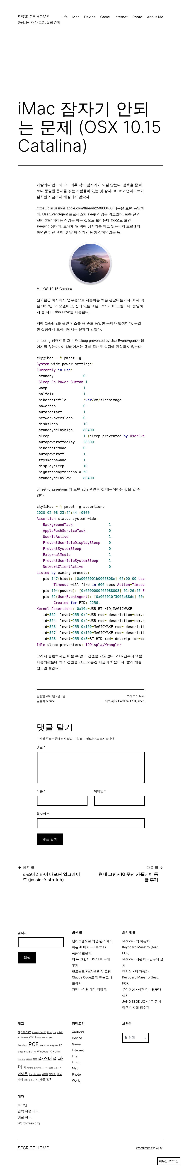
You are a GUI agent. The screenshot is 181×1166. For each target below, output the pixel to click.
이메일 (100, 791)
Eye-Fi (42, 1032)
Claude (35, 1032)
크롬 (26, 1080)
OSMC (50, 1038)
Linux (76, 1062)
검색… (22, 933)
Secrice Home (33, 16)
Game (105, 17)
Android (78, 1032)
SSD (26, 1052)
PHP (41, 1045)
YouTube (21, 1059)
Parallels (23, 1045)
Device (90, 17)
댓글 (41, 747)
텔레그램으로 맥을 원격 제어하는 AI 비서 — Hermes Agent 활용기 (92, 947)
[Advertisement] (90, 67)
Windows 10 (44, 1051)
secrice (50, 701)
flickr (49, 1032)
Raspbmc (54, 1045)
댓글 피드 (24, 1117)
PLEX (46, 1045)
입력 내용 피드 (28, 1111)
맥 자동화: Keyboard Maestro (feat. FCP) (140, 947)
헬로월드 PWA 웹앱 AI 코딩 (91, 971)
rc (60, 1045)
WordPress (144, 1148)
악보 (31, 1074)
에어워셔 (37, 1074)
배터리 (30, 1068)
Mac (75, 17)
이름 (41, 791)
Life (65, 17)
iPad (39, 1038)
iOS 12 (32, 1037)
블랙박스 (38, 1068)
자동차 (45, 1074)
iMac (26, 1038)
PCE (33, 1044)
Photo (137, 17)
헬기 (49, 1079)
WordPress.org (29, 1123)
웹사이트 (43, 813)
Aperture (26, 1032)
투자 (37, 1080)
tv (35, 1052)
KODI (44, 1038)
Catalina (123, 701)
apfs (114, 701)
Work (76, 1080)
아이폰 (23, 1074)
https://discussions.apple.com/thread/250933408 (75, 208)
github (60, 1032)
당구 (35, 1059)
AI (19, 1032)
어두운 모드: (167, 1161)
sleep (141, 701)
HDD (20, 1037)
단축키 (29, 1059)
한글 (42, 1079)
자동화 (52, 1074)
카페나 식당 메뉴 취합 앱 (89, 989)
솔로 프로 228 (55, 1068)
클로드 (31, 1080)
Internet (121, 17)
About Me (155, 17)
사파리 (45, 1068)
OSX (133, 701)
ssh (31, 1051)
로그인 (22, 1105)
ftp (54, 1032)
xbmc (57, 1051)
